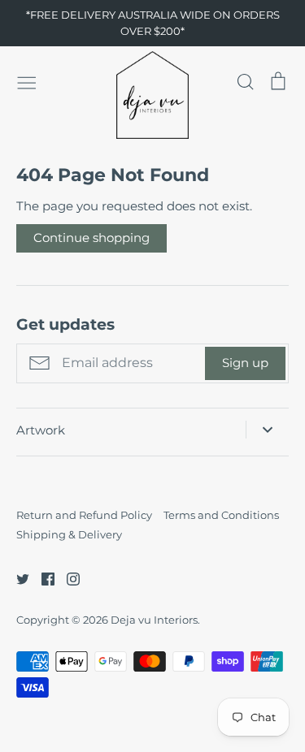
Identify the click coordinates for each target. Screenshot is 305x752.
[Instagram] (67, 578)
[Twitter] (16, 578)
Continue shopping (91, 237)
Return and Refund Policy (84, 514)
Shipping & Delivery (69, 534)
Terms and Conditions (221, 514)
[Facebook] (41, 578)
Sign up (245, 362)
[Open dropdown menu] (267, 430)
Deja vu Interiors (154, 619)
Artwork (40, 430)
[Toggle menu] (26, 81)
